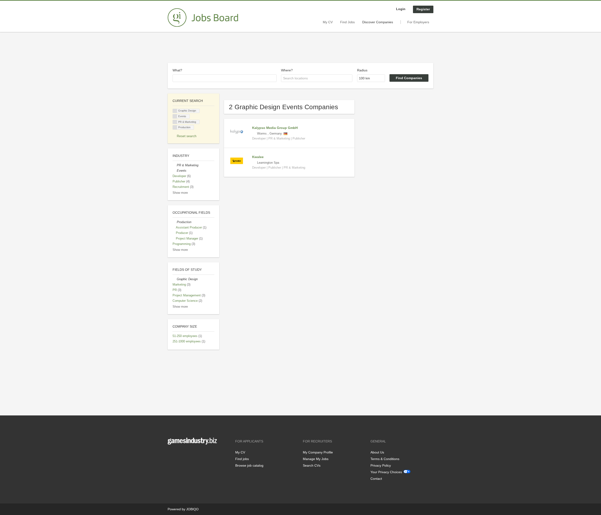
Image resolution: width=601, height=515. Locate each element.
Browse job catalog (249, 465)
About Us (377, 452)
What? (177, 70)
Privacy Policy (380, 465)
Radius (362, 70)
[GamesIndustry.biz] (203, 17)
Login (400, 9)
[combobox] (225, 78)
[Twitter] (178, 454)
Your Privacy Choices (386, 472)
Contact (376, 478)
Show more (180, 192)
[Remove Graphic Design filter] (175, 279)
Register (423, 9)
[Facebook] (171, 454)
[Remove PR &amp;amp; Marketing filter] (175, 165)
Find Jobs (347, 22)
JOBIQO (192, 509)
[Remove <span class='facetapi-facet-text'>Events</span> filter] (175, 116)
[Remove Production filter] (175, 222)
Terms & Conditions (384, 459)
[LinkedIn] (185, 454)
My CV (328, 22)
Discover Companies (377, 22)
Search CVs (311, 465)
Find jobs (242, 459)
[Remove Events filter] (175, 170)
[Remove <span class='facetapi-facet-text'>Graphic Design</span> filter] (175, 111)
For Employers (418, 22)
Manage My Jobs (315, 459)
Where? (287, 70)
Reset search (186, 136)
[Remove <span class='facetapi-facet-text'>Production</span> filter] (175, 127)
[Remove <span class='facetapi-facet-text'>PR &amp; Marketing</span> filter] (175, 122)
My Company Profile (318, 452)
